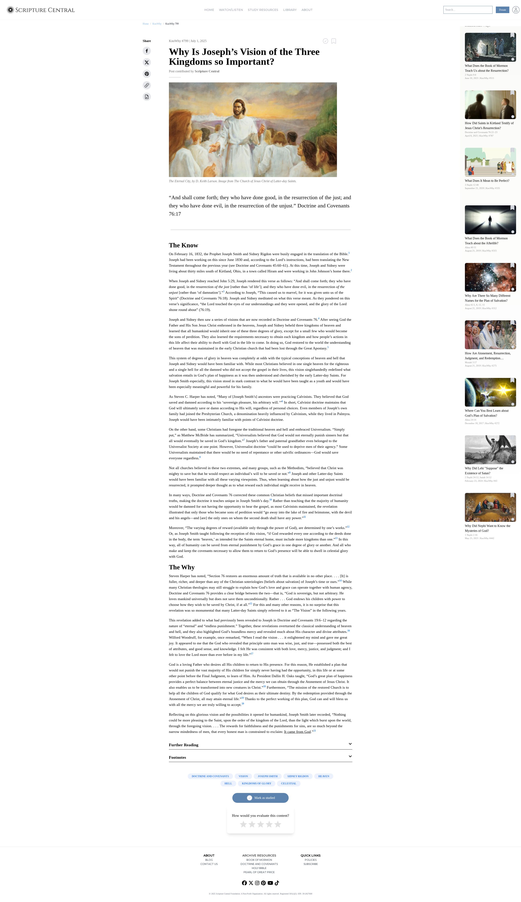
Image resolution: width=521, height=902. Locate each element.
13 (336, 538)
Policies (310, 859)
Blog (209, 859)
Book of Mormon (259, 859)
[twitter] (147, 62)
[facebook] (147, 51)
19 (242, 697)
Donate (502, 9)
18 (264, 686)
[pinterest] (147, 74)
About (307, 10)
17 (252, 653)
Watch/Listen (231, 10)
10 (270, 499)
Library (290, 10)
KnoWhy (157, 23)
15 (251, 603)
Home (209, 10)
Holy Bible (259, 868)
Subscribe (311, 864)
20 (243, 703)
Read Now (491, 47)
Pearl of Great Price (259, 872)
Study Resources (263, 10)
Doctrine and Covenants (259, 864)
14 (340, 580)
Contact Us (209, 864)
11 (305, 516)
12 (348, 526)
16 (348, 630)
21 (314, 730)
